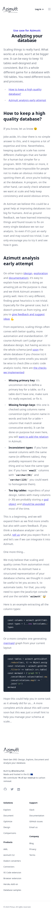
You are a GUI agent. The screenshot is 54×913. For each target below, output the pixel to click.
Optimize (7, 821)
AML (5, 849)
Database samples (12, 890)
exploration (41, 273)
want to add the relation (33, 436)
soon (36, 349)
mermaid (9, 643)
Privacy (32, 849)
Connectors (8, 866)
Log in (39, 9)
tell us (16, 534)
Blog (31, 843)
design (28, 273)
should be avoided (33, 504)
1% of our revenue (26, 777)
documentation (18, 278)
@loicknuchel (17, 771)
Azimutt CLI (9, 855)
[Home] (10, 9)
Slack (31, 809)
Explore (7, 809)
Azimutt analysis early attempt (27, 100)
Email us (33, 827)
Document (8, 815)
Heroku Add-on (10, 884)
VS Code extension (12, 872)
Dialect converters (12, 860)
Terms (32, 855)
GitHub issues (36, 821)
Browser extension (12, 878)
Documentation (36, 815)
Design (6, 827)
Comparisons (9, 833)
